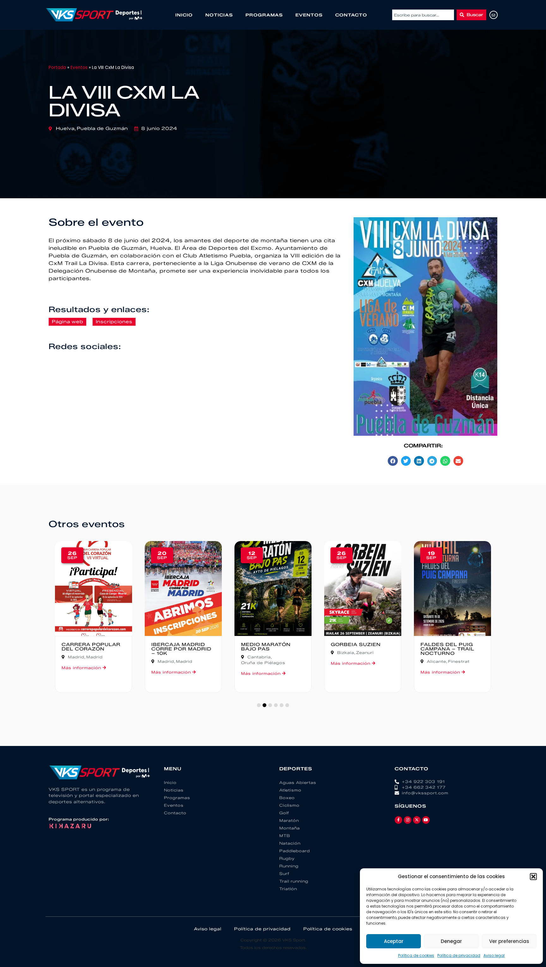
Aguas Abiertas (297, 782)
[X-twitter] (417, 820)
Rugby (287, 858)
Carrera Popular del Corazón (91, 647)
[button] (533, 876)
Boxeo (287, 797)
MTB (284, 835)
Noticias (219, 14)
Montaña (289, 828)
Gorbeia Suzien (356, 644)
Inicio (184, 14)
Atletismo (290, 790)
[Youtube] (426, 820)
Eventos (309, 14)
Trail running (293, 881)
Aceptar (393, 941)
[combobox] (423, 14)
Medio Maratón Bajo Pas (266, 647)
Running (289, 866)
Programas (264, 14)
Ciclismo (289, 805)
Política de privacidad (458, 955)
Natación (289, 843)
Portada (57, 68)
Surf (284, 873)
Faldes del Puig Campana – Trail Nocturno (447, 649)
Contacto (351, 14)
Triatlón (288, 888)
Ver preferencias (509, 941)
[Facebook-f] (398, 820)
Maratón (289, 820)
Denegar (451, 941)
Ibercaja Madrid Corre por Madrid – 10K (181, 649)
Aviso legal (494, 955)
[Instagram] (407, 820)
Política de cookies (416, 955)
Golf (284, 812)
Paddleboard (294, 850)
